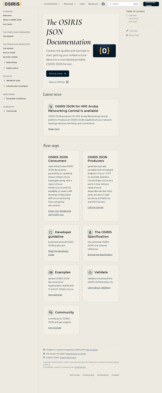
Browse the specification (100, 254)
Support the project (68, 357)
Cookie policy (102, 375)
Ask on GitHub (92, 350)
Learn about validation (99, 287)
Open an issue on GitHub (76, 354)
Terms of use (74, 375)
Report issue (134, 35)
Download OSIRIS (150, 4)
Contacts (115, 375)
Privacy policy (88, 375)
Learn (82, 4)
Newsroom (93, 4)
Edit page (132, 30)
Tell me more (55, 73)
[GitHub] (103, 4)
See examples (55, 295)
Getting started (95, 207)
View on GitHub (57, 82)
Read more (53, 129)
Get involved (54, 328)
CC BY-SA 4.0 (80, 367)
